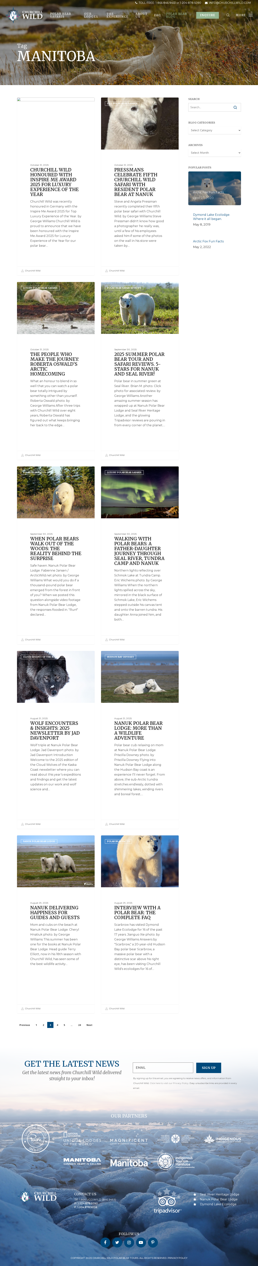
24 (79, 1025)
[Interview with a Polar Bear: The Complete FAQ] (140, 924)
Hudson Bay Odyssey (120, 656)
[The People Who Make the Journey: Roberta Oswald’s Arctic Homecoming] (56, 371)
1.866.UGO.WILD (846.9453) (97, 1199)
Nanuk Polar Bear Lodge (39, 841)
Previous (24, 1025)
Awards (28, 103)
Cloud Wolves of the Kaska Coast (46, 656)
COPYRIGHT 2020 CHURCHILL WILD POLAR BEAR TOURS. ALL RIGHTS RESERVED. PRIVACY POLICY (129, 1258)
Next (89, 1025)
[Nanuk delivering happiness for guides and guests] (56, 924)
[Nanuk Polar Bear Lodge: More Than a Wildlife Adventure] (140, 740)
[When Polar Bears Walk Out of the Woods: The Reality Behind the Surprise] (56, 555)
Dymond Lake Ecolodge (218, 1204)
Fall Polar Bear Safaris (122, 103)
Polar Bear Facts (34, 472)
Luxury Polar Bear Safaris (40, 288)
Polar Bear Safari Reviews (124, 288)
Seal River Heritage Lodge (219, 1194)
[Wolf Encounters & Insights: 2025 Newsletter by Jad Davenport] (56, 740)
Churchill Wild (32, 270)
